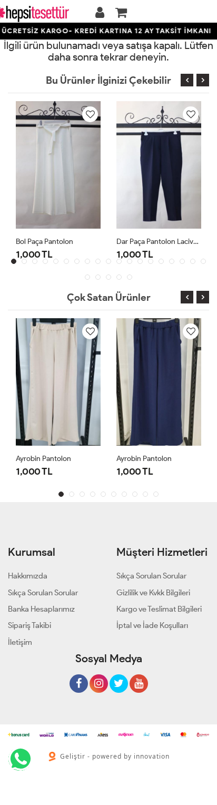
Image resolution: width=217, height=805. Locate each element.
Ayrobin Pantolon (43, 458)
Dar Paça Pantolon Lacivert (158, 241)
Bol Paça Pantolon (44, 241)
